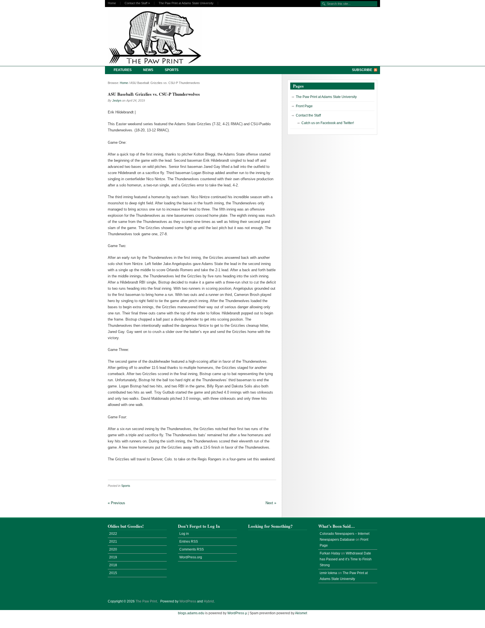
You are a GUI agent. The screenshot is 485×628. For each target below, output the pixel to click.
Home (112, 3)
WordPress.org (190, 557)
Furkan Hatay (330, 553)
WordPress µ (237, 613)
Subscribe (362, 70)
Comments (191, 549)
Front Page (304, 106)
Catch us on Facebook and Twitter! (327, 123)
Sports (172, 70)
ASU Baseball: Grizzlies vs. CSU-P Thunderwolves (154, 94)
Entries (188, 541)
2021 (113, 541)
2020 (113, 549)
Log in (184, 534)
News (148, 70)
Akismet (301, 613)
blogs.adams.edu (191, 613)
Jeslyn (116, 100)
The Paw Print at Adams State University (186, 3)
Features (123, 70)
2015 (113, 573)
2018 (113, 565)
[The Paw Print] (157, 36)
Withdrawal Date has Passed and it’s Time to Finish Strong (346, 559)
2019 (113, 557)
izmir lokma (328, 573)
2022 (113, 534)
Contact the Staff (137, 3)
